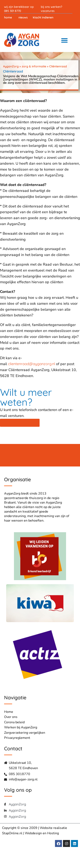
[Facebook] (58, 843)
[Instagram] (66, 843)
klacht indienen (43, 17)
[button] (64, 40)
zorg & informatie (34, 66)
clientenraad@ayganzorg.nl (31, 363)
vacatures (48, 11)
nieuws (23, 17)
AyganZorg (11, 66)
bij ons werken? (51, 7)
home (8, 17)
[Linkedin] (74, 843)
